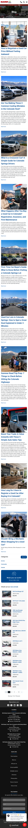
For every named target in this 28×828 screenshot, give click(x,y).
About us (14, 760)
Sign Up (14, 812)
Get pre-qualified (14, 767)
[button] (21, 2)
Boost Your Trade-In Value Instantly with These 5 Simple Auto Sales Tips (12, 437)
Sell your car (14, 763)
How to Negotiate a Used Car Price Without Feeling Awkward (14, 51)
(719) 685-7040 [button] (15, 739)
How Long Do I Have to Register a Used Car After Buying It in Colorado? (12, 493)
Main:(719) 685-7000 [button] (15, 719)
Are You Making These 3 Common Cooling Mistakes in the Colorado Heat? (13, 106)
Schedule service (14, 771)
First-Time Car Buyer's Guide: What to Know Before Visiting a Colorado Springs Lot (14, 270)
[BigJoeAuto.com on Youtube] (14, 705)
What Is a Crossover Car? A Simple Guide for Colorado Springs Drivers (13, 161)
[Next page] (21, 692)
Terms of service (14, 782)
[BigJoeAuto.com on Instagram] (17, 705)
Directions (14, 774)
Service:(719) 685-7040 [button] (15, 721)
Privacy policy (14, 778)
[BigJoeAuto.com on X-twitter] (10, 705)
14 (18, 692)
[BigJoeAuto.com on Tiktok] (20, 705)
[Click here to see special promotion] (14, 5)
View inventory (14, 756)
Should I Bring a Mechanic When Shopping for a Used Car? (12, 542)
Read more (3, 72)
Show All (24, 557)
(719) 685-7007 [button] (15, 731)
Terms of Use (14, 785)
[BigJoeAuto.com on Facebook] (7, 705)
